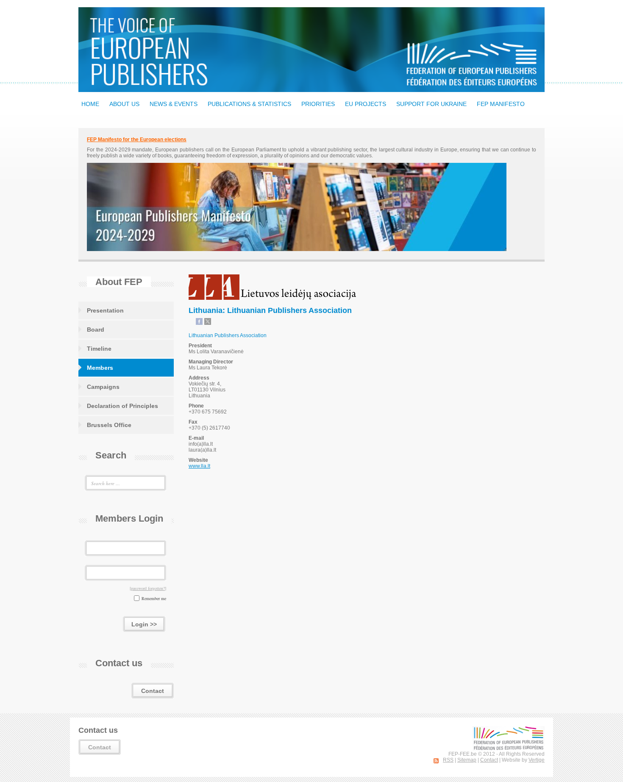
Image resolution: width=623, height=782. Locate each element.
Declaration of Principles (122, 405)
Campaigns (103, 386)
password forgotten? (148, 588)
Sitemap (466, 760)
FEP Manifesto (501, 104)
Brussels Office (109, 425)
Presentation (105, 310)
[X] (207, 323)
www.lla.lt (199, 466)
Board (95, 329)
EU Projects (365, 104)
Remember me (154, 598)
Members (100, 367)
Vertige (536, 760)
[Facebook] (199, 323)
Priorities (318, 104)
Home (90, 104)
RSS (448, 760)
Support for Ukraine (431, 104)
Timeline (99, 348)
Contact (152, 690)
